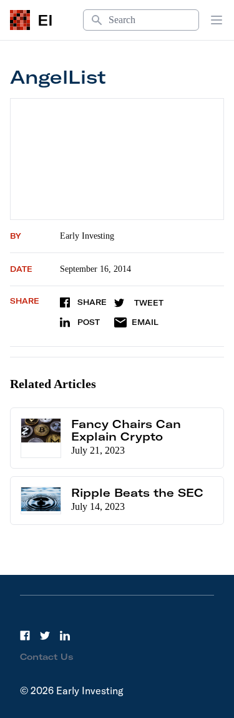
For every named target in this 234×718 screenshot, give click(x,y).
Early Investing (87, 236)
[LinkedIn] (65, 636)
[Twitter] (45, 636)
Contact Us (47, 656)
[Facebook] (25, 636)
